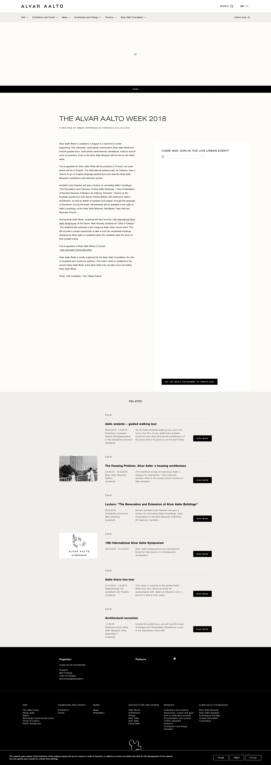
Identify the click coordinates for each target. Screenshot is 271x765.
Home (135, 89)
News (64, 17)
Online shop (240, 17)
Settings (253, 757)
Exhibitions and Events (43, 17)
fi (247, 6)
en (242, 6)
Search (224, 6)
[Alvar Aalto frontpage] (42, 6)
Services (109, 17)
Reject (237, 757)
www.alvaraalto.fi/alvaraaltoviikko (75, 250)
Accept (221, 757)
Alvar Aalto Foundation (132, 17)
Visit (23, 17)
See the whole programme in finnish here (189, 382)
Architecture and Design (86, 17)
